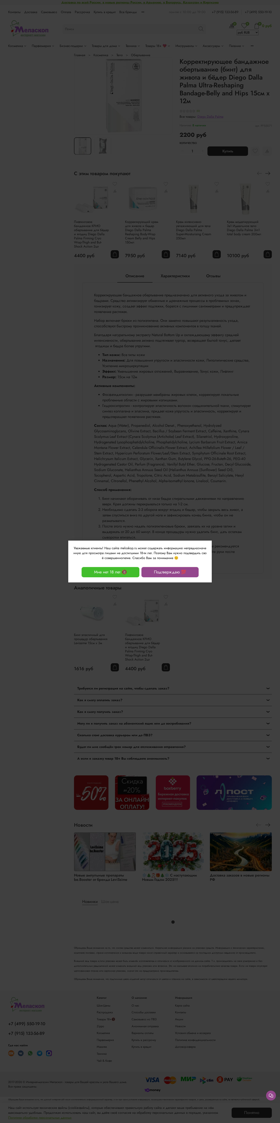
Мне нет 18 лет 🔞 (110, 572)
